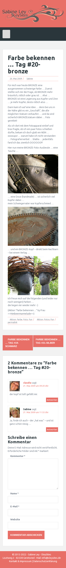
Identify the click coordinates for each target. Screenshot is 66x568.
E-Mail (14, 506)
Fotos (47, 319)
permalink (12, 322)
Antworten (52, 400)
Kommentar (17, 456)
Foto (25, 319)
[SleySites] (33, 13)
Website (15, 519)
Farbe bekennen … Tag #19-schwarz (17, 343)
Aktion (13, 319)
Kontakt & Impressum (20, 561)
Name (14, 493)
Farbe (19, 319)
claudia (27, 382)
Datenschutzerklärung (45, 561)
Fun (30, 319)
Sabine (30, 79)
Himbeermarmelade (20, 313)
